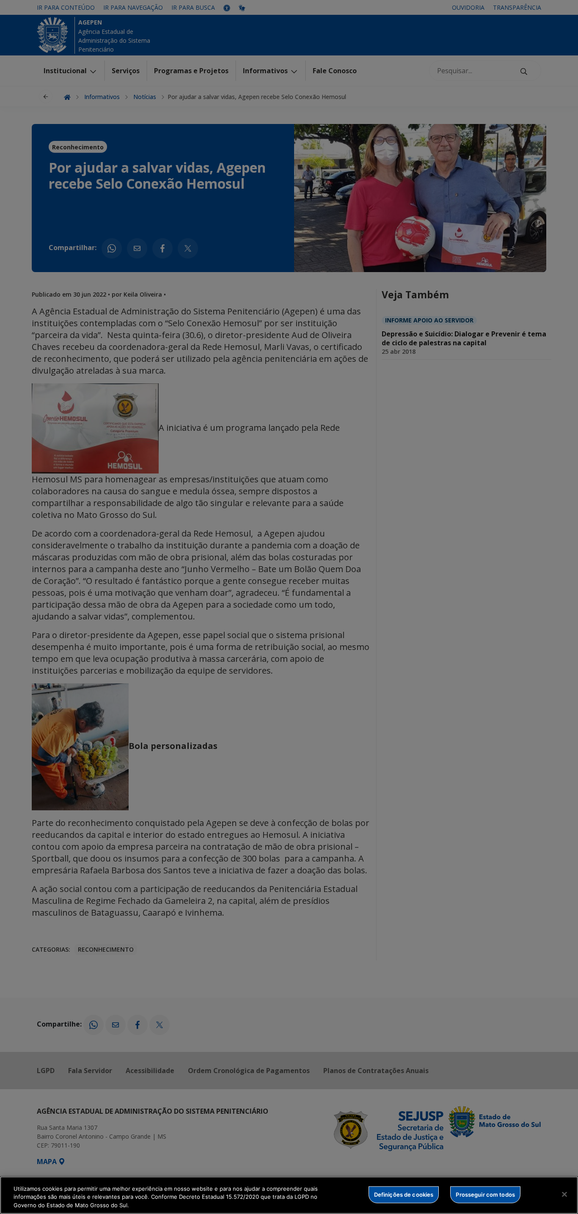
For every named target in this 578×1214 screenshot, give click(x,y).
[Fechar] (564, 1194)
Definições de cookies (404, 1194)
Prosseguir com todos (485, 1194)
